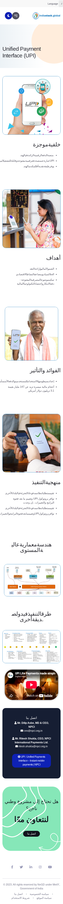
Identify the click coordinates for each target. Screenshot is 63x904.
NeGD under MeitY (48, 884)
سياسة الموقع (44, 898)
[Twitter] (21, 867)
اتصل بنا (31, 833)
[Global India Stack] (46, 16)
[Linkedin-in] (31, 867)
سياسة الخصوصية (39, 894)
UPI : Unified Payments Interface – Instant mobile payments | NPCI (32, 760)
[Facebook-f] (12, 867)
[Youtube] (50, 867)
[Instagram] (40, 867)
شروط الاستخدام (20, 898)
